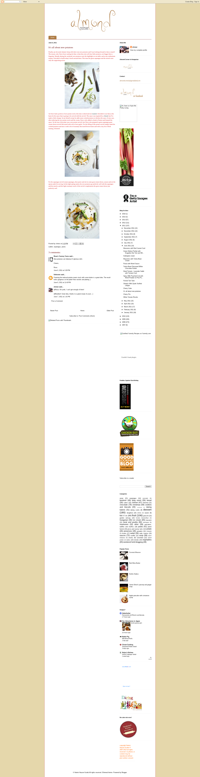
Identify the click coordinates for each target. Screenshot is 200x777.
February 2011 (129, 309)
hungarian (124, 520)
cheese (135, 503)
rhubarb (149, 531)
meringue (146, 522)
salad (132, 533)
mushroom (124, 524)
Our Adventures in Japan (131, 621)
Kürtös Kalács (134, 574)
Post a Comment (57, 301)
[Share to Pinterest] (83, 244)
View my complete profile (138, 50)
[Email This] (74, 244)
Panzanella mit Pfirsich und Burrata (133, 615)
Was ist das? (126, 686)
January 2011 (128, 312)
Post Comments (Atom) (87, 316)
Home (52, 37)
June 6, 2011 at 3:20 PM (62, 270)
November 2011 (129, 231)
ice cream (137, 520)
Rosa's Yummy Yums (61, 256)
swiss (128, 540)
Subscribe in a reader (127, 478)
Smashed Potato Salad (129, 646)
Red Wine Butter (134, 563)
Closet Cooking (127, 645)
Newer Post (54, 310)
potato (149, 529)
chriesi (56, 287)
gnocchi (145, 516)
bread (149, 500)
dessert (147, 509)
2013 (124, 220)
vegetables (147, 540)
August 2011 (128, 240)
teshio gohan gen (136, 623)
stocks (130, 538)
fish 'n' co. (124, 516)
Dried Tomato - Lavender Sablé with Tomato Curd (133, 272)
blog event (136, 500)
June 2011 (127, 246)
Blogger (124, 772)
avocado (145, 498)
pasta (63, 247)
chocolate (124, 505)
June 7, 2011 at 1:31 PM (62, 297)
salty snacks (143, 533)
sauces (123, 535)
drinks (139, 513)
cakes (126, 503)
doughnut (130, 513)
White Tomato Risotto (130, 297)
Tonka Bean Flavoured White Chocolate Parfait (133, 267)
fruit (134, 515)
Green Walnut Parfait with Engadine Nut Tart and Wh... (133, 252)
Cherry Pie (126, 294)
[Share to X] (78, 244)
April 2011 (127, 304)
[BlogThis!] (76, 244)
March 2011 (128, 307)
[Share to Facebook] (80, 244)
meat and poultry (130, 522)
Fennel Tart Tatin (129, 281)
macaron (149, 520)
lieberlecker (126, 613)
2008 (124, 322)
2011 (124, 225)
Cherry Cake (127, 288)
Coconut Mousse (135, 552)
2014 (124, 217)
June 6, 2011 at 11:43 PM (62, 282)
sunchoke (140, 538)
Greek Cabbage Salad (129, 654)
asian (121, 498)
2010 (124, 316)
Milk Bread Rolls (127, 638)
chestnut (145, 503)
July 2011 (127, 243)
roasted (94, 114)
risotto (124, 533)
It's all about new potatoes (132, 291)
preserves (128, 531)
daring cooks (135, 510)
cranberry (139, 507)
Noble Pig (125, 637)
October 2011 (128, 234)
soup (141, 535)
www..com (126, 666)
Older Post (110, 310)
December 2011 (129, 228)
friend (106, 116)
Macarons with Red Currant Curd (134, 248)
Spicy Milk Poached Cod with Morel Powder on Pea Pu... (133, 277)
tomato (136, 540)
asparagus (57, 247)
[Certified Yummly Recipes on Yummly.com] (135, 333)
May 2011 (127, 301)
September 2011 (129, 237)
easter (147, 513)
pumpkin (139, 531)
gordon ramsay (125, 518)
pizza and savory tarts (135, 529)
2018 (124, 214)
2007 (124, 325)
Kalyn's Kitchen (127, 652)
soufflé (132, 535)
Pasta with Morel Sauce (131, 263)
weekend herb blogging (133, 542)
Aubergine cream (129, 256)
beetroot (123, 500)
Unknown (57, 274)
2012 (124, 223)
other (136, 524)
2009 (124, 319)
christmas (136, 505)
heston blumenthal (142, 518)
